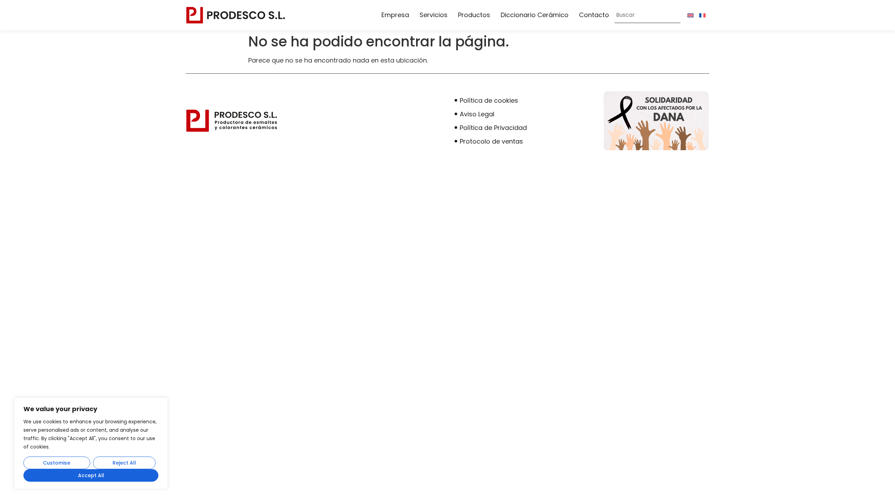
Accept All (91, 475)
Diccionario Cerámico (534, 14)
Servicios (434, 14)
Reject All (124, 462)
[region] (91, 443)
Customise (56, 462)
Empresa (395, 14)
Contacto (594, 14)
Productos (474, 14)
